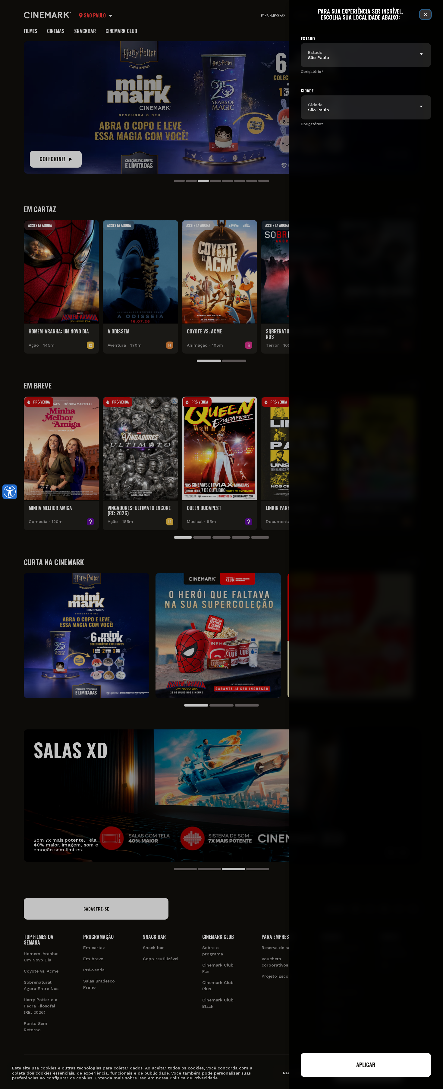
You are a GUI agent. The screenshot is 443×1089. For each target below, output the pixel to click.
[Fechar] (425, 14)
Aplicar (365, 1065)
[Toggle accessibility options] (9, 491)
